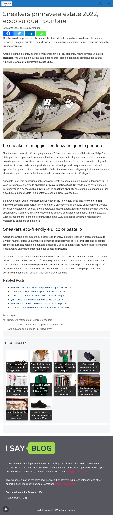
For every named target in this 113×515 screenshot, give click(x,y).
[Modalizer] (6, 3)
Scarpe (11, 315)
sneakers (47, 320)
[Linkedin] (30, 33)
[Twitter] (19, 33)
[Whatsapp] (41, 33)
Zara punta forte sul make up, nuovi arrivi (29, 329)
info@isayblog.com (77, 471)
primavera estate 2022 (19, 320)
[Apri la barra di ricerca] (101, 3)
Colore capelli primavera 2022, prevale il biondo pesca (37, 324)
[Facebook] (8, 33)
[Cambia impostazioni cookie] (6, 509)
